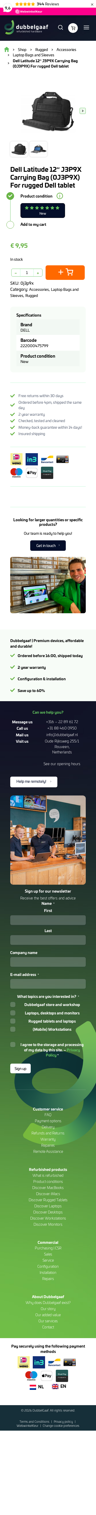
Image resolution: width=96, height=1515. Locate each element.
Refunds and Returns (48, 1133)
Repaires (48, 1145)
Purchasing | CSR (48, 1248)
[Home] (26, 28)
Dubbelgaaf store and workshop (52, 1004)
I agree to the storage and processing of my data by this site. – (52, 1049)
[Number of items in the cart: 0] (73, 28)
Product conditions (48, 1181)
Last (48, 930)
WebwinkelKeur (28, 1425)
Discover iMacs (48, 1193)
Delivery (48, 1127)
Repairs (48, 1278)
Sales (48, 1254)
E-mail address (24, 974)
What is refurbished (48, 1175)
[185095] (65, 272)
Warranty (48, 1139)
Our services (48, 1320)
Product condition (36, 196)
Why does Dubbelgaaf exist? (48, 1302)
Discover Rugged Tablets (48, 1199)
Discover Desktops (48, 1212)
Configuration (48, 1266)
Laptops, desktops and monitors (52, 1012)
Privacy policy (64, 1421)
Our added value (48, 1314)
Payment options (48, 1120)
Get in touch (46, 545)
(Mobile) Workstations (52, 1029)
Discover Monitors (48, 1224)
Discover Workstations (48, 1218)
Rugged (31, 295)
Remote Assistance (48, 1151)
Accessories (39, 289)
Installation (48, 1272)
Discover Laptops (48, 1206)
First (48, 910)
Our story (48, 1308)
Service (48, 1260)
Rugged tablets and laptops (52, 1021)
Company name (23, 952)
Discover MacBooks (48, 1187)
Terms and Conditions (34, 1421)
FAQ (48, 1114)
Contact (48, 1327)
